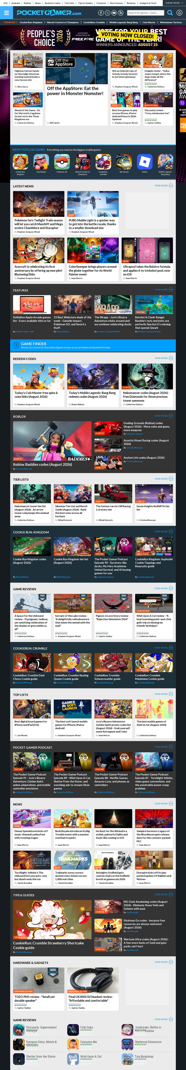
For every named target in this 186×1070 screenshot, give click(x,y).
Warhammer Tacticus (171, 22)
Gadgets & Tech (148, 3)
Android (15, 3)
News (38, 3)
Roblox (27, 3)
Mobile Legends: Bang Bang (123, 22)
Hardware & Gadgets (30, 962)
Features (101, 3)
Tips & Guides (85, 3)
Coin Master (149, 22)
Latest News (23, 186)
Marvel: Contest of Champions (63, 22)
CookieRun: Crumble (94, 22)
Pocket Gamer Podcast (32, 747)
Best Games (116, 3)
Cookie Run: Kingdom (31, 22)
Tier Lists (69, 3)
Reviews (131, 3)
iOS (5, 3)
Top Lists (20, 694)
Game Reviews (24, 589)
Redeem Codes (52, 3)
